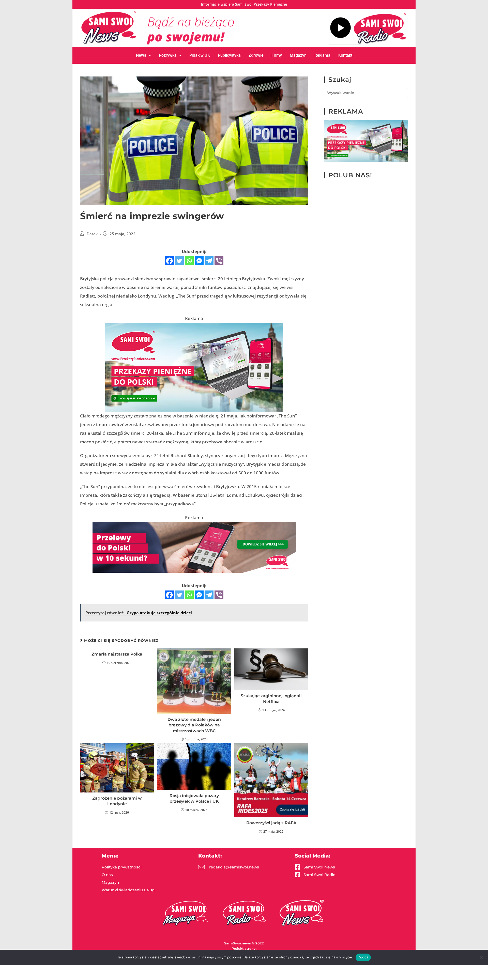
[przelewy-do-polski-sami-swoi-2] (194, 367)
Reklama (322, 55)
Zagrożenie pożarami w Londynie (117, 801)
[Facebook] (169, 260)
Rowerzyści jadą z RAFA (271, 822)
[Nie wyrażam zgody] (481, 957)
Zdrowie (256, 55)
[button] (143, 55)
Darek (92, 233)
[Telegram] (209, 260)
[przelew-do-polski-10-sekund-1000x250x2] (194, 547)
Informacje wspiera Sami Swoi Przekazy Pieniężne (244, 4)
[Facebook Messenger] (199, 260)
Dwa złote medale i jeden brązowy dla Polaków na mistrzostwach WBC (194, 725)
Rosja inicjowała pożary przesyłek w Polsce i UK (194, 798)
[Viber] (219, 260)
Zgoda (363, 957)
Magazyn (298, 55)
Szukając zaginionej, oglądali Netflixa (271, 698)
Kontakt (345, 55)
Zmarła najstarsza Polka (117, 654)
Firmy (276, 55)
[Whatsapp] (189, 260)
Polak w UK (199, 55)
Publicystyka (229, 55)
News (141, 55)
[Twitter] (179, 260)
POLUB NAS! (350, 175)
